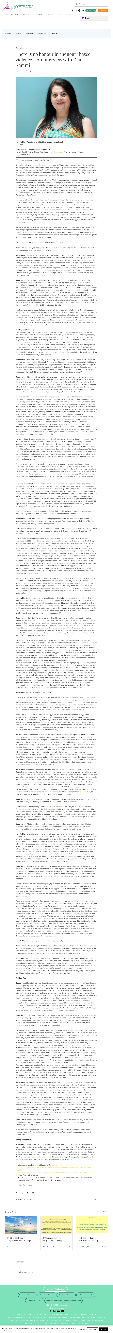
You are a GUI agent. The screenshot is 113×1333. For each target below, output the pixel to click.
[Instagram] (76, 10)
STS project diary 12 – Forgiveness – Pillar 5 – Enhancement (53, 1239)
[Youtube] (83, 10)
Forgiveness (29, 33)
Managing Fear (42, 33)
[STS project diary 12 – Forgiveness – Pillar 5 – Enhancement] (57, 1225)
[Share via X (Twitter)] (22, 1193)
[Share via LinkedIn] (27, 1193)
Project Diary (55, 33)
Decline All (92, 1329)
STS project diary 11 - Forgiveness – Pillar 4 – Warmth (89, 1239)
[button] (106, 33)
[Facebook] (73, 10)
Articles (18, 33)
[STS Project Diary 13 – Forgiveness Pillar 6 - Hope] (21, 1225)
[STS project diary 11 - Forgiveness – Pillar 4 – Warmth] (92, 1225)
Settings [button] (82, 1329)
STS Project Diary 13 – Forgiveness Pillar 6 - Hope (19, 1239)
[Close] (110, 1329)
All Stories (8, 33)
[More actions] (96, 48)
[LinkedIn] (79, 10)
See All (105, 1212)
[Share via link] (33, 1193)
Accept (103, 1329)
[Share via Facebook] (17, 1193)
